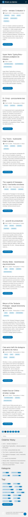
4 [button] (13, 431)
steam (5, 357)
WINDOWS (6, 483)
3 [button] (10, 431)
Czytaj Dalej (7, 44)
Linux (13, 15)
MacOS (18, 15)
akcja (6, 354)
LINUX (18, 489)
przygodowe (19, 312)
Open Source (14, 18)
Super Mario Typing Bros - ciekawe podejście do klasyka (13, 57)
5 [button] (15, 431)
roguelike (13, 189)
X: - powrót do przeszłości (13, 221)
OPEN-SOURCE (7, 501)
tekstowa (6, 228)
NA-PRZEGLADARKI (8, 492)
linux (6, 225)
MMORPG (16, 498)
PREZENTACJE (16, 472)
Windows (7, 15)
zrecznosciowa (7, 66)
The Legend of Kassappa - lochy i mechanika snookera (13, 183)
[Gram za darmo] (12, 2)
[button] (3, 432)
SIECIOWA (20, 492)
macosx (6, 189)
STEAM (17, 501)
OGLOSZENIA (16, 475)
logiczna (12, 105)
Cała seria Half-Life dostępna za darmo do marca (14, 349)
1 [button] (5, 431)
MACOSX (16, 483)
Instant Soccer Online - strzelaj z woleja (11, 392)
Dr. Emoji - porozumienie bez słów (14, 100)
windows (20, 105)
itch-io (6, 105)
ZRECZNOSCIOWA (8, 489)
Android (6, 18)
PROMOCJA (6, 498)
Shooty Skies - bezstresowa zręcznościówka (13, 263)
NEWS (5, 472)
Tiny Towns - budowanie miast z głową (12, 140)
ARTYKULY (6, 475)
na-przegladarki (9, 63)
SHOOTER (18, 486)
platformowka (19, 63)
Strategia (6, 21)
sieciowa (17, 397)
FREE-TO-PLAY (7, 486)
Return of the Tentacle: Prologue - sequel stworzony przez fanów (14, 306)
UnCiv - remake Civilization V (14, 11)
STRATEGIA (17, 495)
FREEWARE (6, 495)
